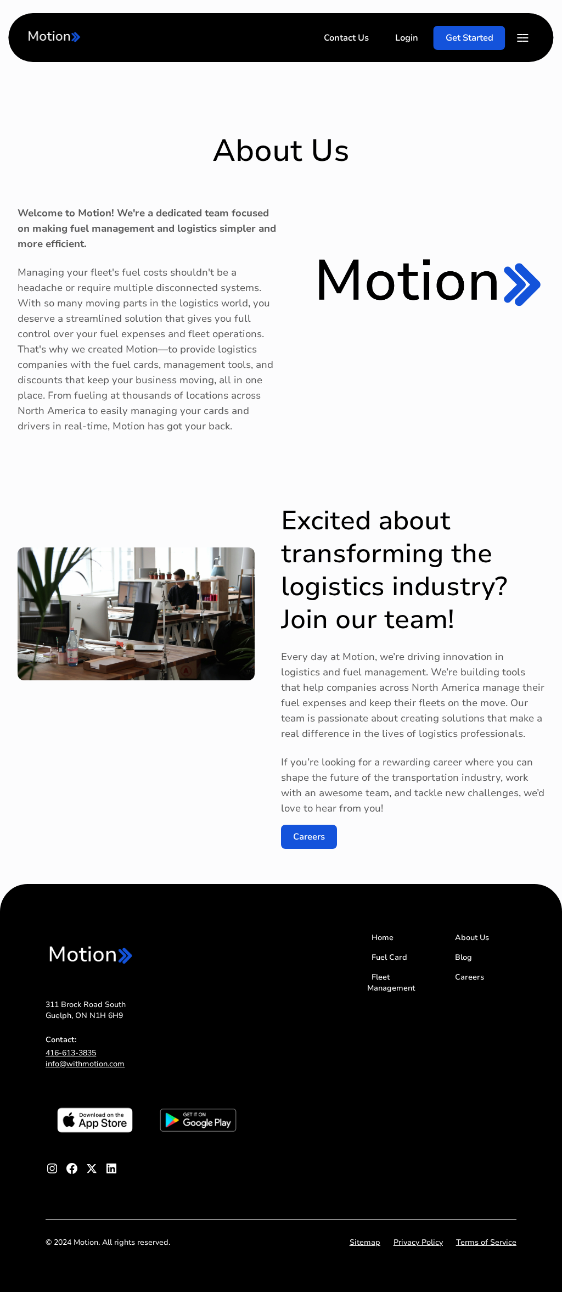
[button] (523, 38)
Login (406, 38)
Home (383, 937)
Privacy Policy (418, 1242)
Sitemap (365, 1242)
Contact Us (346, 38)
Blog (463, 957)
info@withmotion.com (85, 1064)
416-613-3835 (71, 1053)
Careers (309, 837)
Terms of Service (486, 1242)
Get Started (469, 38)
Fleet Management (391, 982)
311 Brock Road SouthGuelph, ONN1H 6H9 (86, 1010)
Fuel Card (389, 957)
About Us (472, 937)
